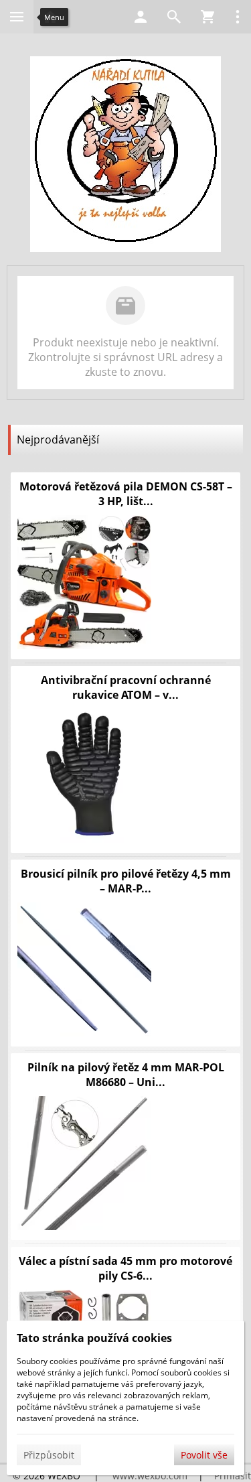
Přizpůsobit (48, 1455)
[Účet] (140, 16)
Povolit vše (204, 1455)
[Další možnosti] (237, 16)
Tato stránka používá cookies (94, 1338)
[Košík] (207, 16)
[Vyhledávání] (174, 16)
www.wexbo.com (149, 1475)
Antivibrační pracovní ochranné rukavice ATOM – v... (126, 687)
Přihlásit (232, 1475)
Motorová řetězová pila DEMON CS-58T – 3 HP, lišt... (125, 494)
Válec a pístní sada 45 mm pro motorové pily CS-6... (125, 1268)
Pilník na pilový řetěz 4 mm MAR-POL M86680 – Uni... (125, 1074)
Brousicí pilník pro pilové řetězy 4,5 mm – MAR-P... (126, 881)
